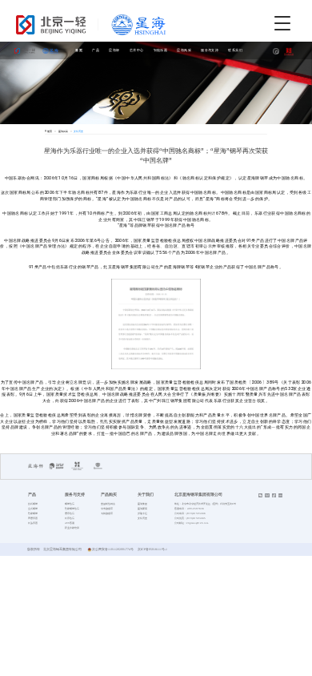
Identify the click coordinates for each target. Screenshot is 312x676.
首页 (78, 50)
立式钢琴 (33, 508)
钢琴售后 (69, 503)
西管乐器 (33, 518)
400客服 (69, 523)
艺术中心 (137, 50)
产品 (95, 50)
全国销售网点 (108, 503)
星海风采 (184, 50)
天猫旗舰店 (107, 513)
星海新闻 (142, 508)
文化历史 (142, 518)
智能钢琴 (33, 513)
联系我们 (235, 50)
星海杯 (114, 50)
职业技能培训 (72, 527)
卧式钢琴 (33, 503)
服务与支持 (209, 50)
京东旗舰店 (107, 508)
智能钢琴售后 (72, 508)
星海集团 (142, 503)
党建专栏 (142, 513)
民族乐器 (33, 523)
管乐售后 (69, 513)
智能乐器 (161, 50)
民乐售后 (69, 518)
